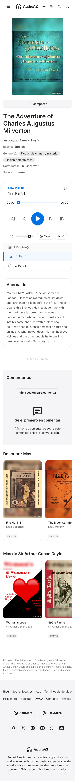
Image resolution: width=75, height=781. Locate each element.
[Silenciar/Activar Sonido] (11, 236)
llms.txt (66, 698)
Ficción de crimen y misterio (39, 153)
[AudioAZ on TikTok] (52, 728)
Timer (47, 236)
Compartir (40, 104)
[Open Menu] (8, 6)
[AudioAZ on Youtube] (42, 728)
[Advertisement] (37, 358)
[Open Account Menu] (67, 6)
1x (59, 236)
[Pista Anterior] (13, 219)
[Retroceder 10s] (24, 219)
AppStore (25, 712)
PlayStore (55, 712)
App (38, 691)
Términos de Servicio (58, 691)
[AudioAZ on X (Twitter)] (23, 728)
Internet (20, 172)
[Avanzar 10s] (51, 219)
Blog (6, 691)
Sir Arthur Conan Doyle (21, 140)
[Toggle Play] (37, 218)
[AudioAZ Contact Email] (61, 728)
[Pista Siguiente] (62, 219)
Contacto (52, 698)
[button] (37, 256)
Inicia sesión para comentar (37, 392)
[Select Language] (51, 6)
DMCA (39, 698)
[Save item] (65, 188)
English (19, 146)
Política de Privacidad (17, 698)
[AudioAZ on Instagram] (33, 728)
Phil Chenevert (29, 166)
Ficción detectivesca (19, 159)
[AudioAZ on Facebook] (13, 728)
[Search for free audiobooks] (59, 6)
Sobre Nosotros (22, 691)
